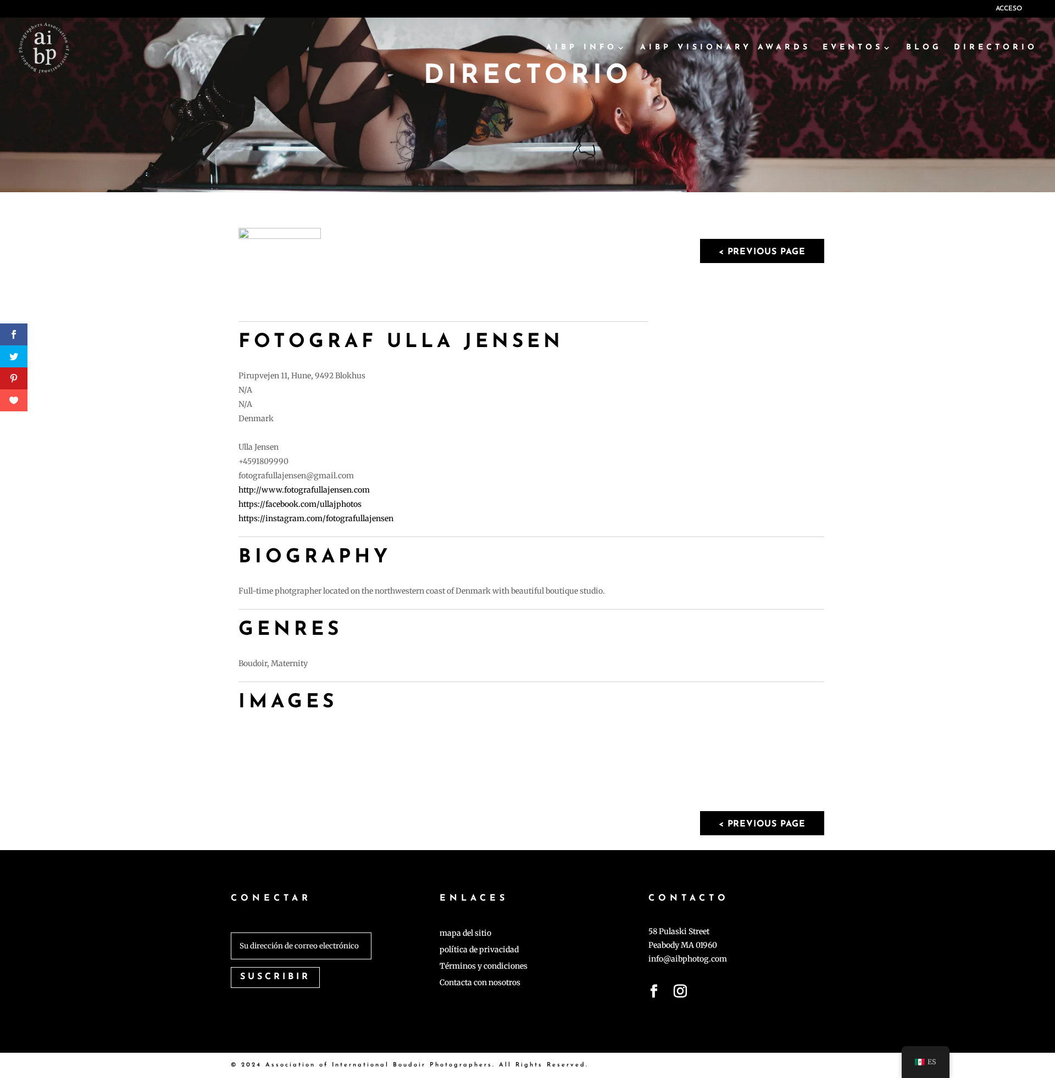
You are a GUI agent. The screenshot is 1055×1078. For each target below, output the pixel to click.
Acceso (1009, 8)
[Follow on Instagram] (680, 993)
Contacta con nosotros (480, 983)
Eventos (853, 48)
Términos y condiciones (484, 966)
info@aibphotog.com (687, 959)
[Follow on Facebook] (654, 993)
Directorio (995, 48)
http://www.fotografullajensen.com (304, 490)
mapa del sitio (465, 933)
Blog (924, 48)
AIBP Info (581, 48)
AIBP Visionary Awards (725, 48)
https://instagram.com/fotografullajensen (315, 518)
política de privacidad (479, 950)
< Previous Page (762, 252)
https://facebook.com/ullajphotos (300, 504)
